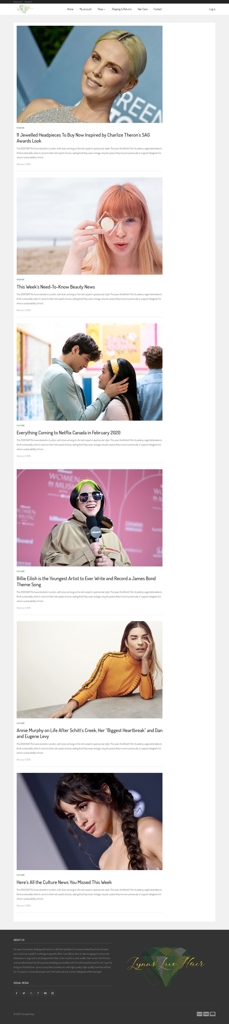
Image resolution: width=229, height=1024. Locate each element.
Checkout (28, 1)
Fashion (20, 128)
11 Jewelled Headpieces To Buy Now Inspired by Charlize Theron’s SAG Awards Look (83, 137)
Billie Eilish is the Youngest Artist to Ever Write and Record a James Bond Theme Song (86, 581)
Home (70, 9)
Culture (21, 425)
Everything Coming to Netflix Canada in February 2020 (68, 432)
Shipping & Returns (122, 9)
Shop (100, 9)
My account (18, 1)
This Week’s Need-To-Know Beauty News (56, 286)
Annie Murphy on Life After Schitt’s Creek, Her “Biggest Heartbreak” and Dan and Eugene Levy (89, 733)
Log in (212, 9)
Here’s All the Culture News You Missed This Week (64, 882)
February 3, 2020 (24, 164)
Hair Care (143, 9)
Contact (158, 9)
